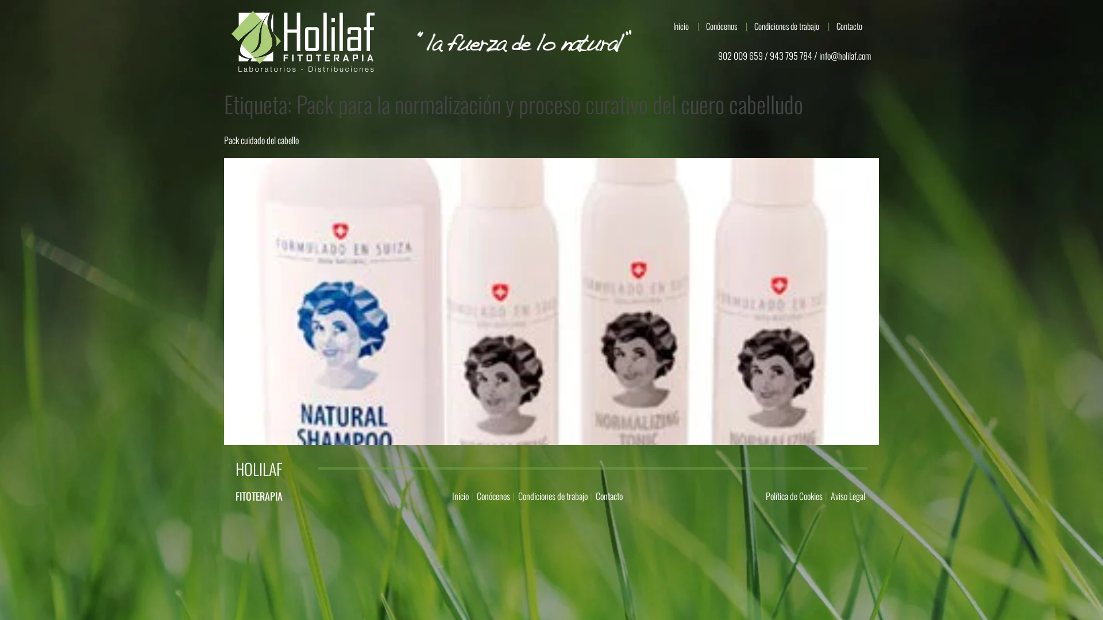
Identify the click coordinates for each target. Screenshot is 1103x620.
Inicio (681, 26)
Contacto (849, 26)
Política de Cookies (794, 496)
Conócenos (721, 26)
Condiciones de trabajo (786, 26)
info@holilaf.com (845, 56)
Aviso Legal (848, 496)
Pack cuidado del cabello (261, 140)
